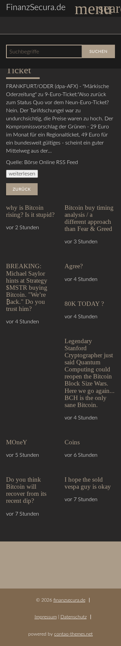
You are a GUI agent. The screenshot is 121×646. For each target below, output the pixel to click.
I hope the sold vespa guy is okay (88, 483)
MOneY (16, 442)
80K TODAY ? (84, 303)
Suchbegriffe (24, 51)
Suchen (98, 51)
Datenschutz (74, 616)
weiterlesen (22, 173)
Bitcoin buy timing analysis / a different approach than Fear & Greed (89, 218)
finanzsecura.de (69, 600)
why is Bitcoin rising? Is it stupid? (30, 211)
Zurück (22, 189)
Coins (72, 442)
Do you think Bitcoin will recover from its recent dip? (26, 490)
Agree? (74, 266)
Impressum (46, 616)
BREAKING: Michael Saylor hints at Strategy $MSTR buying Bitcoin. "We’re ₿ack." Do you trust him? (26, 287)
